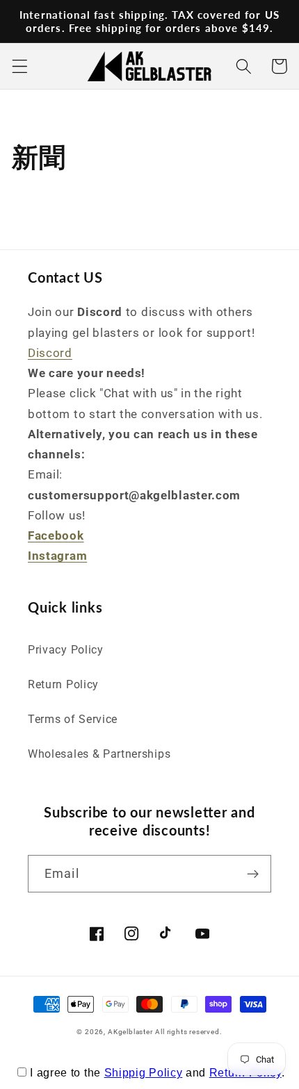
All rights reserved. (188, 1032)
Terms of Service (73, 719)
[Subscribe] (252, 873)
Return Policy (63, 684)
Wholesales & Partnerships (99, 753)
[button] (20, 66)
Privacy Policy (66, 649)
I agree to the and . (157, 1073)
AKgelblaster (130, 1032)
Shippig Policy (143, 1073)
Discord (50, 353)
